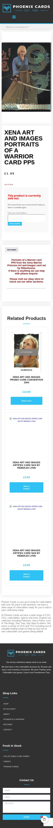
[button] (13, 17)
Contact (7, 730)
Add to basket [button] (26, 487)
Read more (27, 401)
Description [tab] (11, 250)
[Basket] (6, 17)
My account (9, 709)
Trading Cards (11, 767)
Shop (6, 704)
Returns (7, 724)
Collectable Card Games (16, 756)
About (6, 714)
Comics (7, 761)
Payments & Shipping (13, 719)
